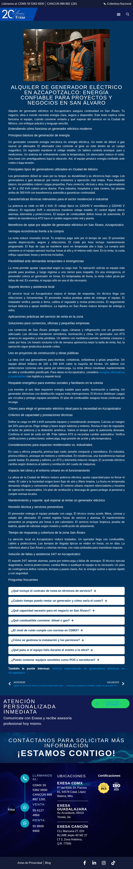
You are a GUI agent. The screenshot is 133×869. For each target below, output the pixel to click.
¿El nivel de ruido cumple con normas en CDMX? (45, 630)
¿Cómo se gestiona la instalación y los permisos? (45, 640)
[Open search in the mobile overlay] (127, 14)
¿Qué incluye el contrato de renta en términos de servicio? (51, 590)
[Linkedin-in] (94, 863)
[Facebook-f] (84, 863)
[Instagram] (103, 863)
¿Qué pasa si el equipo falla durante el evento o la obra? (50, 650)
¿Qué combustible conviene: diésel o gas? (40, 620)
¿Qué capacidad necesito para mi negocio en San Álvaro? (51, 610)
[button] (117, 3)
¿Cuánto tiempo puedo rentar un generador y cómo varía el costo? (57, 600)
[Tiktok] (113, 863)
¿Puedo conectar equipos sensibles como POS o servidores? (53, 660)
